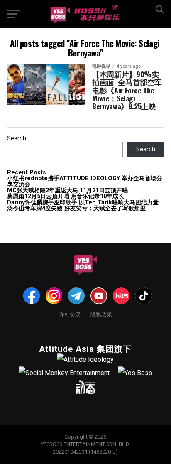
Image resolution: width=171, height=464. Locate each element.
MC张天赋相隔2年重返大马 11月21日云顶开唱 (67, 190)
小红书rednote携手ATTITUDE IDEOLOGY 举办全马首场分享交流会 (84, 181)
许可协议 (70, 314)
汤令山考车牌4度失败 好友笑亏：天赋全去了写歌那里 (76, 208)
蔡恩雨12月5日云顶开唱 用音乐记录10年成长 (65, 196)
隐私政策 (101, 314)
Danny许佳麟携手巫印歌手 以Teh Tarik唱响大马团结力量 (83, 202)
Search (16, 138)
